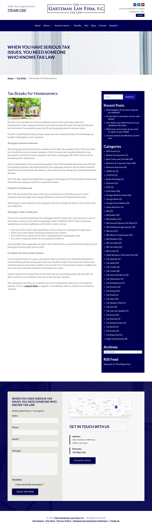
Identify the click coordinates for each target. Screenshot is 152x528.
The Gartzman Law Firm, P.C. (69, 518)
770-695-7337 (17, 10)
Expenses (110, 183)
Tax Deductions (113, 279)
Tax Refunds (111, 319)
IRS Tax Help (112, 247)
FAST (108, 187)
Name (15, 415)
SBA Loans (111, 251)
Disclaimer (17, 480)
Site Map (50, 521)
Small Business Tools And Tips (120, 255)
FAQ (86, 25)
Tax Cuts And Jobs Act (116, 275)
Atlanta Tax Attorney (115, 155)
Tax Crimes (111, 271)
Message (16, 450)
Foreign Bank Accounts (116, 195)
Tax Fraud (110, 295)
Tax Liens (110, 315)
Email (15, 439)
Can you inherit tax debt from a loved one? (122, 136)
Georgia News (112, 199)
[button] (150, 512)
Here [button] (140, 15)
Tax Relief (110, 327)
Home (38, 25)
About (47, 25)
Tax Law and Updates (115, 311)
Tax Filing (111, 291)
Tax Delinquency (113, 283)
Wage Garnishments (115, 339)
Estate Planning (113, 179)
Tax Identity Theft (114, 303)
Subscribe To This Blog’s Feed (117, 364)
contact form (31, 286)
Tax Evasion (111, 287)
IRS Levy (110, 231)
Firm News (111, 191)
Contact (102, 25)
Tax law (109, 307)
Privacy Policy (64, 521)
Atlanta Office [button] (82, 460)
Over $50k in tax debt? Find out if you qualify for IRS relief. (122, 124)
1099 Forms (111, 151)
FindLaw (115, 521)
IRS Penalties (112, 239)
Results (77, 25)
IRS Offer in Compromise (117, 235)
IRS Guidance (112, 219)
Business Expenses (115, 167)
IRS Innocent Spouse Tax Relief (120, 223)
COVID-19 (110, 175)
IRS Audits (110, 215)
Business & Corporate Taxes (119, 163)
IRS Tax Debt (111, 243)
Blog (93, 25)
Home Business (113, 207)
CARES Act (110, 171)
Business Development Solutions (90, 521)
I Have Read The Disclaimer (29, 485)
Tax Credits (111, 267)
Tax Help (110, 299)
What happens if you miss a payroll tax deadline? (122, 111)
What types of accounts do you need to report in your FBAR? (122, 130)
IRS (107, 211)
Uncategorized (112, 335)
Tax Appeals (111, 259)
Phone (15, 427)
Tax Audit (110, 263)
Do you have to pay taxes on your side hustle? (123, 117)
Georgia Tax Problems (116, 203)
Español (113, 25)
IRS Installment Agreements (118, 227)
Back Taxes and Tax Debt (117, 159)
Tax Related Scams (114, 323)
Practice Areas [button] (62, 25)
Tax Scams (111, 331)
